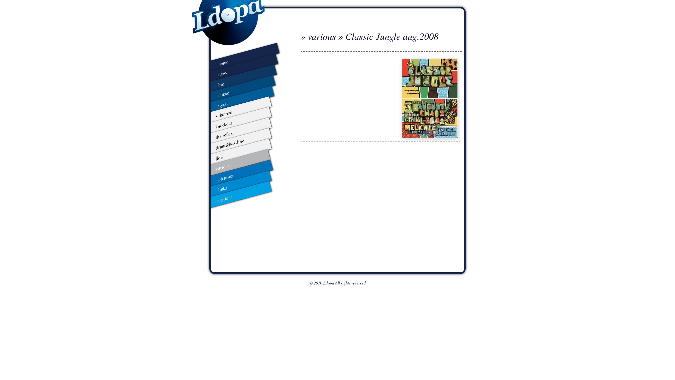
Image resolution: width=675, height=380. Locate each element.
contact (224, 198)
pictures (225, 177)
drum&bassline (229, 144)
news (223, 73)
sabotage (224, 114)
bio (221, 84)
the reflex (224, 135)
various (222, 167)
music (223, 93)
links (222, 188)
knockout (224, 124)
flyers (223, 104)
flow (219, 157)
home (223, 62)
